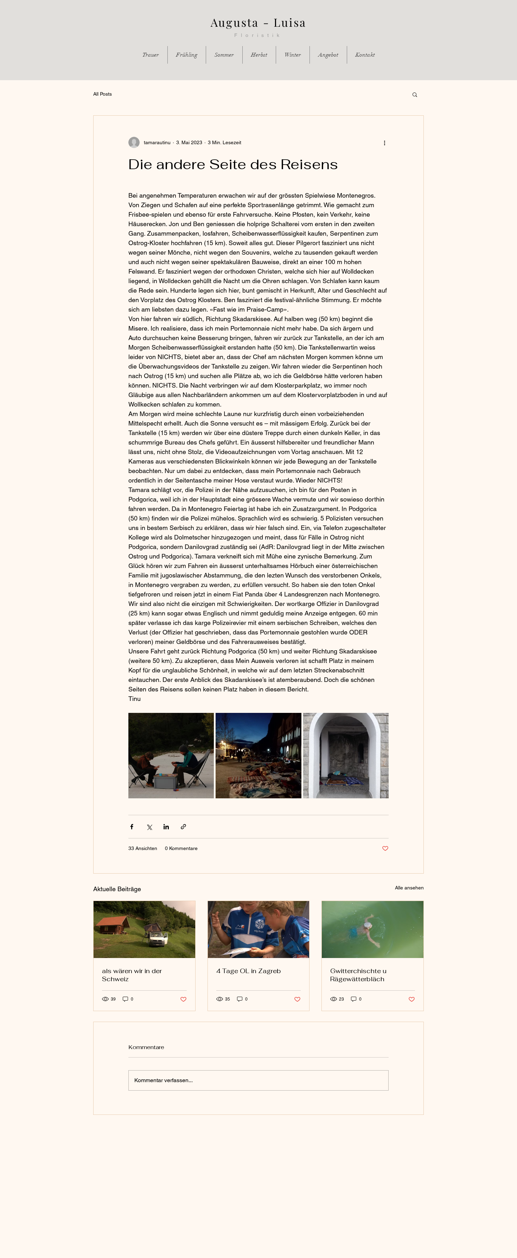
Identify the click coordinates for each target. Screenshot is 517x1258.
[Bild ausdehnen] (171, 755)
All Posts (102, 94)
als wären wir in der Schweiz (132, 975)
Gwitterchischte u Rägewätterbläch (358, 975)
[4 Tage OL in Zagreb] (258, 929)
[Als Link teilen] (183, 826)
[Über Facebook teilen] (131, 826)
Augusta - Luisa (258, 22)
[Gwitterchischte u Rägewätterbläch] (372, 929)
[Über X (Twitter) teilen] (149, 826)
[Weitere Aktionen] (384, 142)
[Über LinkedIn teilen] (166, 826)
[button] (414, 94)
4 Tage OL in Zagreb (248, 971)
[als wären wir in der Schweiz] (144, 929)
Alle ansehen (409, 887)
